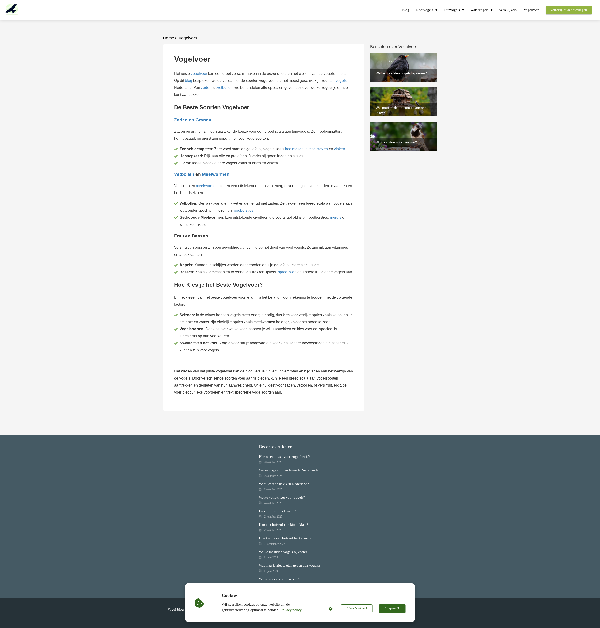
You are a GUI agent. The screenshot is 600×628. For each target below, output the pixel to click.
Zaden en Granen (192, 119)
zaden (206, 88)
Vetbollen (184, 174)
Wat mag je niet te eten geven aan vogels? (398, 91)
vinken (339, 149)
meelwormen (207, 186)
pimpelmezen (316, 149)
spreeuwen (287, 272)
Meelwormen (215, 174)
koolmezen (294, 149)
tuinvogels (338, 81)
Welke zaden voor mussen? (393, 124)
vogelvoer (199, 73)
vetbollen (224, 88)
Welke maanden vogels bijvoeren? (399, 55)
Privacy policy (291, 610)
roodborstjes (243, 210)
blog (188, 81)
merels (335, 217)
